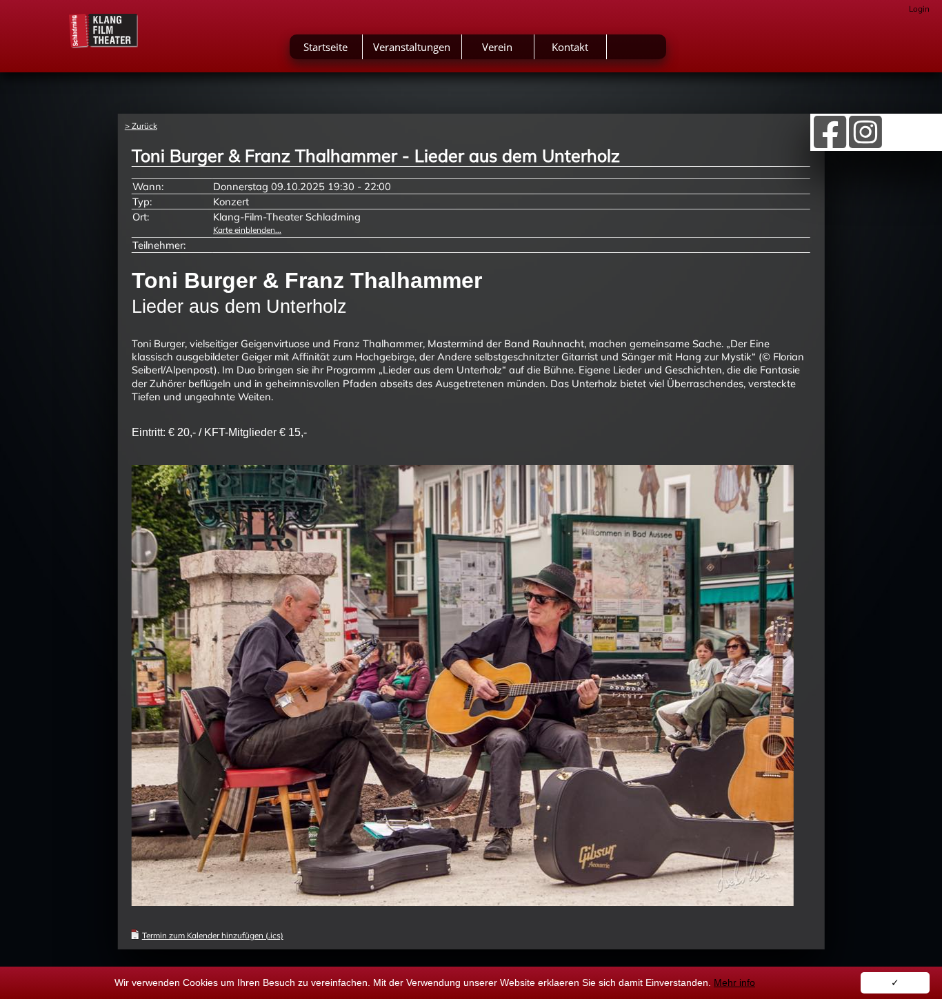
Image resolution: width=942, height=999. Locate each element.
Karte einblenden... (247, 230)
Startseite (325, 47)
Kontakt (570, 47)
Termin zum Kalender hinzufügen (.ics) (212, 935)
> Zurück (141, 126)
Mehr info (734, 982)
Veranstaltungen (411, 47)
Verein (497, 47)
